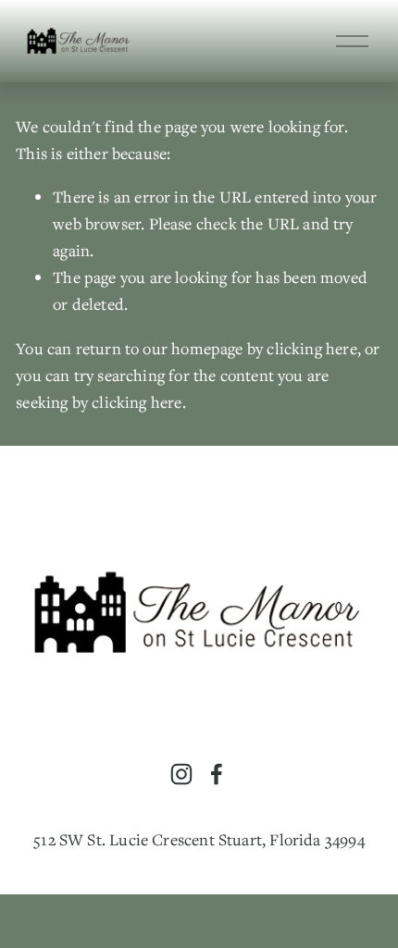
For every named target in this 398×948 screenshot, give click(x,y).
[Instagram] (181, 774)
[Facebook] (216, 774)
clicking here (311, 348)
